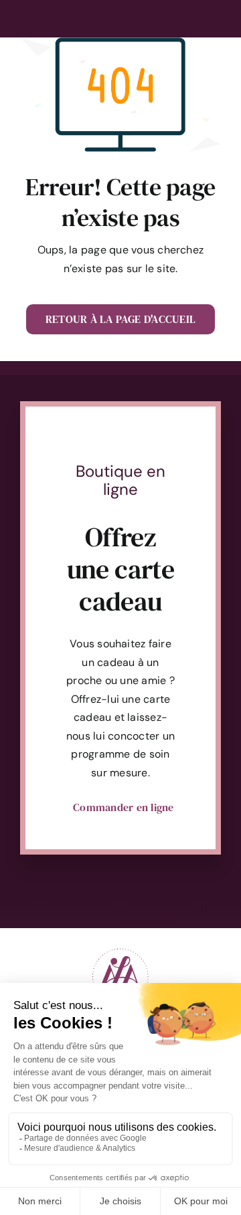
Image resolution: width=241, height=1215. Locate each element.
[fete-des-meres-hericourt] (120, 947)
